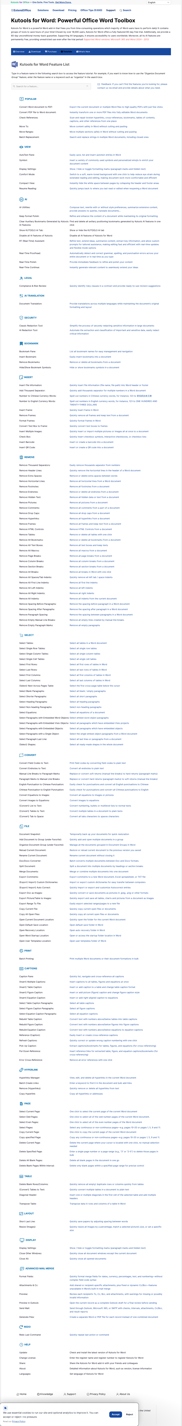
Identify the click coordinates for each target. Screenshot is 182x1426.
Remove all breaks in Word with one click (90, 572)
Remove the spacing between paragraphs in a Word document (101, 614)
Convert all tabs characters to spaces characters (94, 816)
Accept (116, 1414)
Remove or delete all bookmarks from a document (95, 362)
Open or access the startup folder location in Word (95, 935)
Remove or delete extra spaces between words (93, 475)
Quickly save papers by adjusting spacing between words (99, 1221)
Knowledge (46, 1394)
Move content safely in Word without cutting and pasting (98, 126)
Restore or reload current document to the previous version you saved (105, 850)
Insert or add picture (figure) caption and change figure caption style (104, 992)
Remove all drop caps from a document (90, 513)
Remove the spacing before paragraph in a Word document (100, 604)
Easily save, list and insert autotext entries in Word (95, 154)
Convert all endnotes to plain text (87, 768)
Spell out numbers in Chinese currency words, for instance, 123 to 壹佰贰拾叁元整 (111, 396)
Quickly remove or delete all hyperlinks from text (94, 1088)
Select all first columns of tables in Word (90, 675)
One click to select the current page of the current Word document (103, 1111)
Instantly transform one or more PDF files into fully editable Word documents (108, 112)
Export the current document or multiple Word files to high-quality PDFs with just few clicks (116, 107)
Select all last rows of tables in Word (88, 669)
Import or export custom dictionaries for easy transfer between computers (107, 882)
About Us (125, 1394)
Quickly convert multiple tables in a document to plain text (99, 1189)
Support (111, 10)
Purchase (52, 51)
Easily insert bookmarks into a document (90, 356)
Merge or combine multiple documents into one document (99, 871)
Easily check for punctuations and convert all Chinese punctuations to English (109, 789)
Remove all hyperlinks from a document (90, 518)
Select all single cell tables (83, 659)
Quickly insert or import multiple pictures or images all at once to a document (109, 431)
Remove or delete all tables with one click (91, 534)
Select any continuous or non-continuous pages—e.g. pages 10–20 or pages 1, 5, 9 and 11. (115, 1127)
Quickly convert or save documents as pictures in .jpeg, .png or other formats (109, 893)
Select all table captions (82, 1003)
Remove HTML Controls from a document (91, 529)
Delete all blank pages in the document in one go (94, 1160)
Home (23, 1394)
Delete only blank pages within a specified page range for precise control (107, 1165)
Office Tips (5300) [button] (91, 10)
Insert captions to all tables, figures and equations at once (99, 981)
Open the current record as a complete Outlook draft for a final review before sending (113, 1302)
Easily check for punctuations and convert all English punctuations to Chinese (109, 784)
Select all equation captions (84, 1013)
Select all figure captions (82, 1008)
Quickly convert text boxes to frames (89, 426)
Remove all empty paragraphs (85, 625)
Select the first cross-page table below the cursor (95, 685)
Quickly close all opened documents (88, 1258)
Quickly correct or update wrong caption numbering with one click (103, 1040)
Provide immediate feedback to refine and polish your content (101, 262)
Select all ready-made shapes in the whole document (96, 744)
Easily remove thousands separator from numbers (95, 465)
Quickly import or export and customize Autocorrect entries (100, 887)
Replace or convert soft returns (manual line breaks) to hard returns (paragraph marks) (114, 773)
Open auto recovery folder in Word (87, 930)
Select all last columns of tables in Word (90, 680)
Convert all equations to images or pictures (92, 795)
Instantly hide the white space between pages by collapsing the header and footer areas (114, 183)
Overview (19, 51)
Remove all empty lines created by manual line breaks (97, 620)
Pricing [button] (72, 10)
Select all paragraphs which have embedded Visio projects (99, 723)
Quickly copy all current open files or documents (94, 914)
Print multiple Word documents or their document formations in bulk (104, 958)
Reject (129, 1414)
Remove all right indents (82, 593)
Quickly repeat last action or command (89, 1334)
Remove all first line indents (84, 582)
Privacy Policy (98, 1394)
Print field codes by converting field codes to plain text (98, 763)
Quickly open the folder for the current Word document (98, 919)
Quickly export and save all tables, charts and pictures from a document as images (112, 898)
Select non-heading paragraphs (85, 707)
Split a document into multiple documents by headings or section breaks (106, 866)
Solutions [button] (43, 10)
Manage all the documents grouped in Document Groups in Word (102, 844)
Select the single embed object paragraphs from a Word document (103, 733)
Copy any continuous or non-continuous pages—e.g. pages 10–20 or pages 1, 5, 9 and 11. (115, 1137)
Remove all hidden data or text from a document (94, 497)
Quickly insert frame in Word (84, 410)
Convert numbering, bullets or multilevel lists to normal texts (100, 805)
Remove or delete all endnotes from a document (94, 491)
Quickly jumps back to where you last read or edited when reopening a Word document (114, 188)
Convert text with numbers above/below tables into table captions (103, 1019)
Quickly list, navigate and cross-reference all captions (97, 976)
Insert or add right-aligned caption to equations (94, 997)
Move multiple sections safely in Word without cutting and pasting (103, 131)
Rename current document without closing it (92, 855)
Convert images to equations (84, 800)
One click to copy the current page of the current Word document (103, 1132)
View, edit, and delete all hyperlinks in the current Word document (103, 1077)
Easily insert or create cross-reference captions (94, 1035)
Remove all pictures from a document (89, 502)
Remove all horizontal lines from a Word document (95, 481)
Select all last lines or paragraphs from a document (95, 739)
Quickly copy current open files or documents (93, 909)
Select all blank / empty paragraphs (88, 691)
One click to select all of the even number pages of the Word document (106, 1122)
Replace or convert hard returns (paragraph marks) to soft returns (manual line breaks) (114, 779)
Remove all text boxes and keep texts (89, 545)
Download (58, 10)
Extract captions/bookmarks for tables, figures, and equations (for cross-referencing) (113, 1045)
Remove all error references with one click (91, 1060)
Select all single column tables (85, 653)
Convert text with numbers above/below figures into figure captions (104, 1024)
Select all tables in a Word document (88, 643)
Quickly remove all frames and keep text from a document (99, 415)
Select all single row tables (83, 648)
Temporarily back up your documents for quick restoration (99, 834)
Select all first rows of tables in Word (88, 664)
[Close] (87, 86)
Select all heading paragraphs (85, 701)
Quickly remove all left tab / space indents (91, 577)
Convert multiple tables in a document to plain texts (96, 811)
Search (127, 10)
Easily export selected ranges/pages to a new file (95, 903)
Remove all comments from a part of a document (95, 507)
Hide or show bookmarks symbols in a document (94, 367)
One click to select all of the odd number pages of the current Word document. (110, 1116)
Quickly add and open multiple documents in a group (96, 839)
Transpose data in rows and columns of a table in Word (98, 1203)
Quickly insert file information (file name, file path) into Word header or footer (109, 385)
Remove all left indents (81, 588)
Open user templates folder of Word (88, 941)
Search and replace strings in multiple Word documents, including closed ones (109, 137)
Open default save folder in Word (86, 925)
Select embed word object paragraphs (89, 717)
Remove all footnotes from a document (89, 486)
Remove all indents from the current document (93, 598)
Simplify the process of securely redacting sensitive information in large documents (112, 325)
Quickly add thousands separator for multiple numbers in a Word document (108, 390)
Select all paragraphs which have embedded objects (96, 728)
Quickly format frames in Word (85, 420)
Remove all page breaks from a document (91, 556)
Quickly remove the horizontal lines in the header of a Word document (105, 470)
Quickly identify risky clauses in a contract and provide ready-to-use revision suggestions (115, 286)
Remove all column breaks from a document (92, 561)
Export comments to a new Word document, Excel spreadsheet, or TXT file (107, 876)
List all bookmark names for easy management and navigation (101, 351)
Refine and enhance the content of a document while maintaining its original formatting (114, 216)
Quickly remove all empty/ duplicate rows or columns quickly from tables (107, 1184)
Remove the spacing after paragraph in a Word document (99, 609)
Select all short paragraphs (83, 696)
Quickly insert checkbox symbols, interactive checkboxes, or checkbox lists (108, 436)
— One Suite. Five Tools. (41, 2)
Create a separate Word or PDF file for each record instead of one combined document (114, 1317)
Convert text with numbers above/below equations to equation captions (106, 1029)
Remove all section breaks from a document (92, 566)
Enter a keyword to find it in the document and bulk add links (101, 1083)
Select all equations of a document (87, 712)
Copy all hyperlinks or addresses (86, 1093)
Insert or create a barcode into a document (91, 442)
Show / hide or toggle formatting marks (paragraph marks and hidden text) (108, 169)
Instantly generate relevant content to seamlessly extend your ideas (104, 267)
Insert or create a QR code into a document (92, 447)
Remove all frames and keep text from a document (95, 523)
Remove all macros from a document (88, 550)
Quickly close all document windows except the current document (103, 1253)
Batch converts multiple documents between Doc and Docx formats (104, 860)
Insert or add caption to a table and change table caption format (102, 987)
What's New (84, 51)
